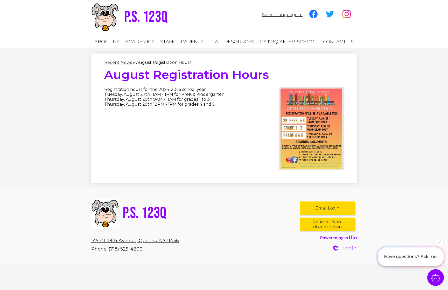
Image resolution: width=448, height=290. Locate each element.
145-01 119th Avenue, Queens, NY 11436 (135, 241)
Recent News (118, 62)
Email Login (327, 208)
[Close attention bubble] (440, 241)
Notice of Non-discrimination (327, 224)
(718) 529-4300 (126, 249)
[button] (107, 41)
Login (349, 248)
